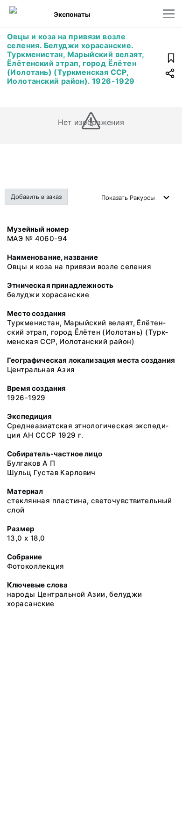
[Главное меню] (168, 14)
